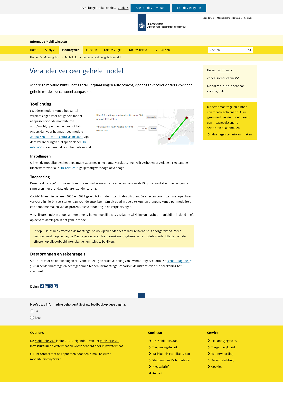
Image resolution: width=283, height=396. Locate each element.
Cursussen (163, 50)
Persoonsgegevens (224, 341)
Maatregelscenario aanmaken (231, 134)
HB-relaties (67, 168)
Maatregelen (70, 50)
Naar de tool (208, 18)
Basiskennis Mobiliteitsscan (171, 354)
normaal (224, 70)
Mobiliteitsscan (45, 341)
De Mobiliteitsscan (165, 341)
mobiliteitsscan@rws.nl (46, 359)
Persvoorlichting (222, 360)
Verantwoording (222, 354)
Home (34, 50)
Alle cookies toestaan (150, 8)
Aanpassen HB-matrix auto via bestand (56, 137)
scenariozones (226, 78)
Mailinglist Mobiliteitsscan (229, 18)
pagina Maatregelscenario (81, 236)
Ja (36, 311)
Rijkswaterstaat (112, 346)
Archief (157, 373)
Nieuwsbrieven (139, 50)
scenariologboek (178, 261)
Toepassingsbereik (165, 347)
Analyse (50, 50)
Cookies (123, 8)
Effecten (91, 50)
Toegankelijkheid (223, 347)
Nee (38, 317)
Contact (248, 18)
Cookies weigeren (189, 8)
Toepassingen (113, 50)
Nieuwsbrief (160, 367)
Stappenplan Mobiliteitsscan (171, 360)
